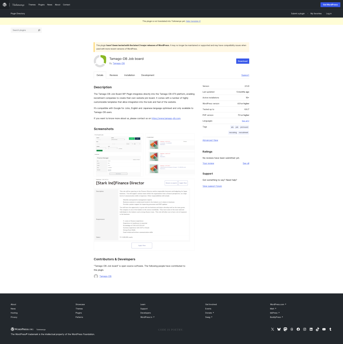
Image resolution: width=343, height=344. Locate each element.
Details (100, 75)
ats (232, 127)
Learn (142, 304)
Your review (208, 163)
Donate (209, 313)
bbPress (275, 313)
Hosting (14, 313)
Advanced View (210, 140)
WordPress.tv (147, 317)
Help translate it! (193, 21)
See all (246, 163)
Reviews (114, 75)
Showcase (80, 304)
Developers (145, 313)
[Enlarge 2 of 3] (191, 137)
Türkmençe (41, 329)
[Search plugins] (39, 30)
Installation (129, 75)
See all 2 (245, 121)
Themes (79, 309)
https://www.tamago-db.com (166, 118)
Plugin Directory (18, 13)
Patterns (79, 317)
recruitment (243, 132)
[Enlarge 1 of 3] (139, 137)
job (237, 127)
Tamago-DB (119, 63)
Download (242, 61)
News (13, 309)
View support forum (212, 186)
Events (208, 309)
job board (244, 127)
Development (147, 75)
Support (245, 75)
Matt (273, 309)
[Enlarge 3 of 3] (191, 182)
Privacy (14, 317)
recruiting (233, 132)
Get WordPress (330, 4)
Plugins (79, 313)
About (13, 304)
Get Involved (211, 304)
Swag (208, 317)
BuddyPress (276, 317)
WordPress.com (278, 304)
